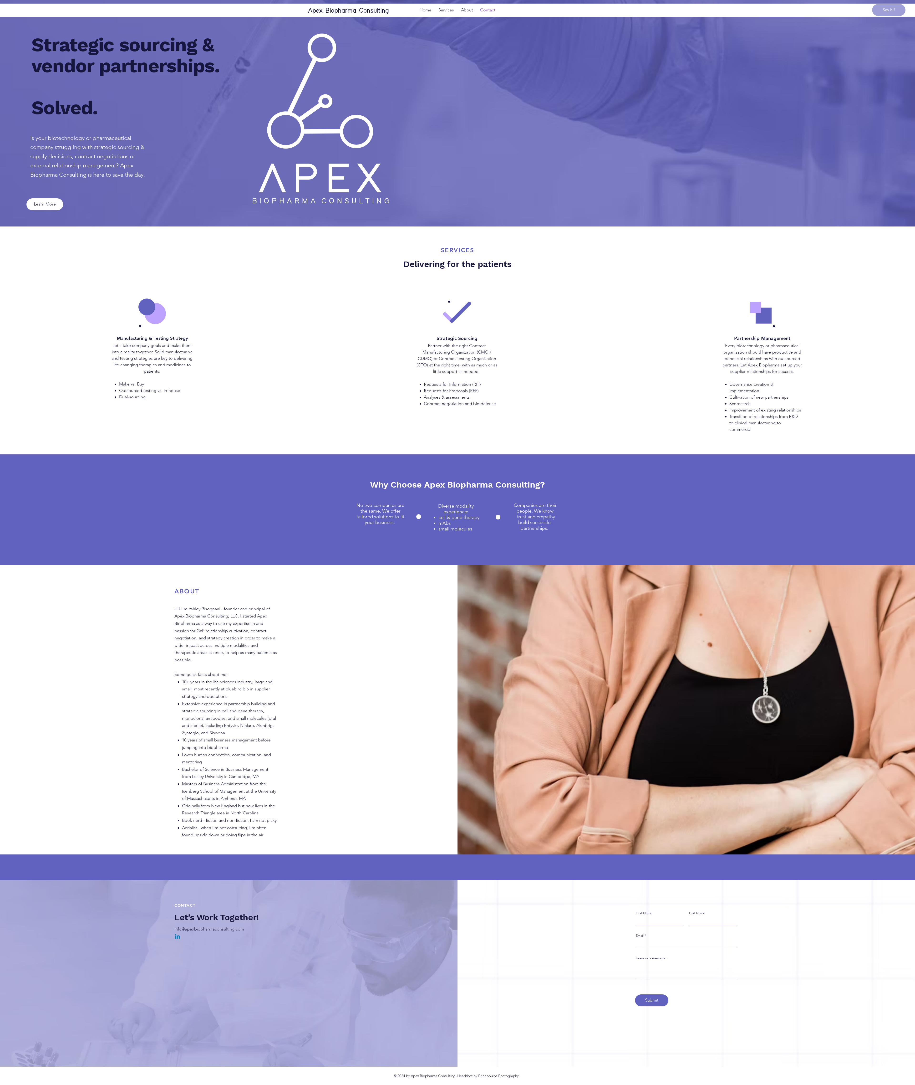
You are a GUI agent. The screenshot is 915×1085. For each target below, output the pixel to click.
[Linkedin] (177, 937)
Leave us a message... (652, 958)
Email (640, 935)
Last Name (697, 913)
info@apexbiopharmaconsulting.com (209, 929)
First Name (644, 913)
